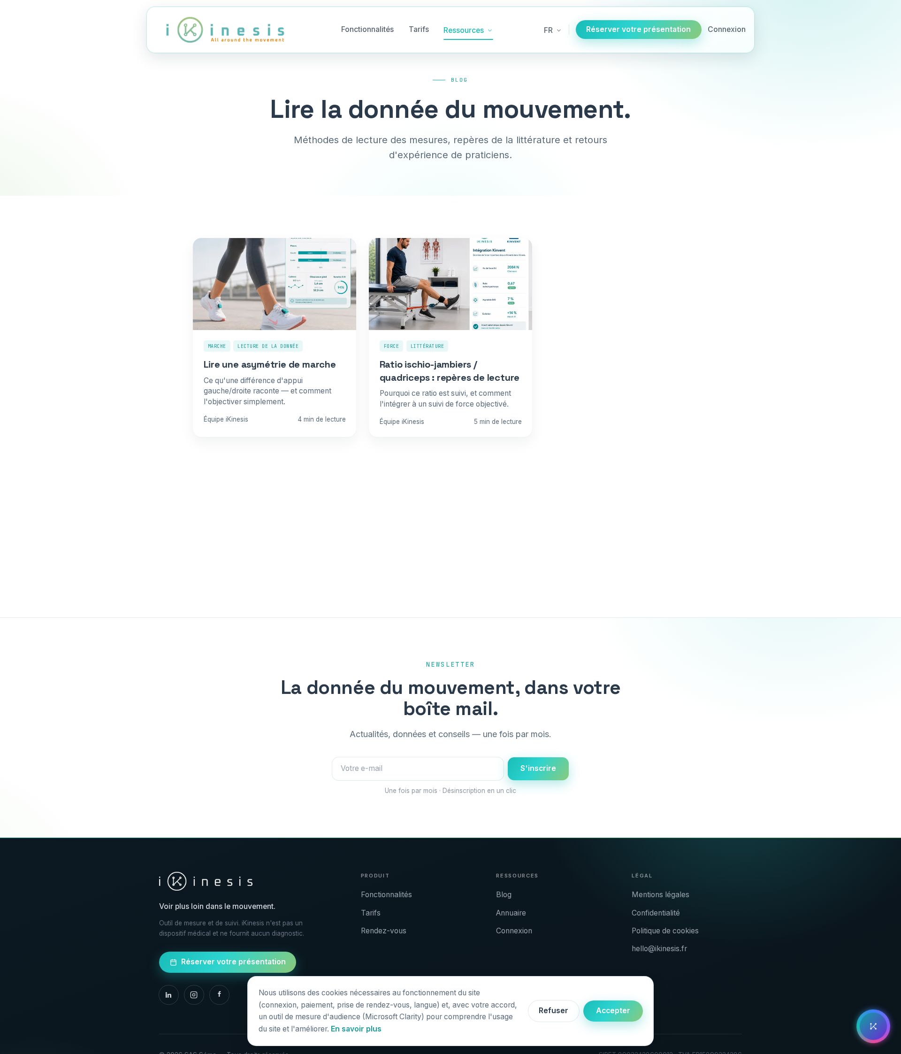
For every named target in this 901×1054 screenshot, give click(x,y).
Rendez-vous (383, 930)
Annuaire (511, 912)
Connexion (727, 29)
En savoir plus (356, 1028)
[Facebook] (219, 995)
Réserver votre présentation (638, 29)
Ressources (463, 30)
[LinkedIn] (168, 995)
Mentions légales (660, 894)
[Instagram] (194, 995)
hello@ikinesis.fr (659, 948)
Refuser (553, 1010)
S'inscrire (538, 768)
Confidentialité (656, 912)
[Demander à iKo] (873, 1026)
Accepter (613, 1010)
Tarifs (419, 29)
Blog (504, 894)
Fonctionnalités (367, 29)
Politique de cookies (665, 930)
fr (548, 30)
